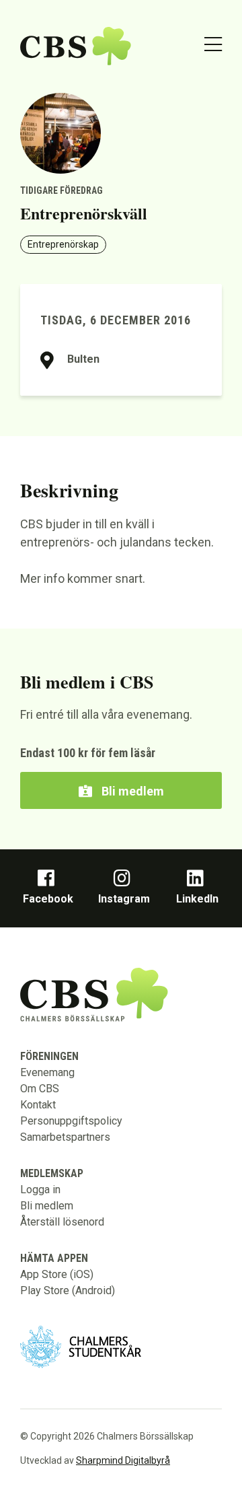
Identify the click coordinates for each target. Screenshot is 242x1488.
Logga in (40, 1189)
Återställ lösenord (62, 1221)
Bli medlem (131, 791)
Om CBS (39, 1088)
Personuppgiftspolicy (71, 1120)
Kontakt (38, 1104)
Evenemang (47, 1072)
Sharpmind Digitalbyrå (123, 1460)
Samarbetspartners (65, 1137)
